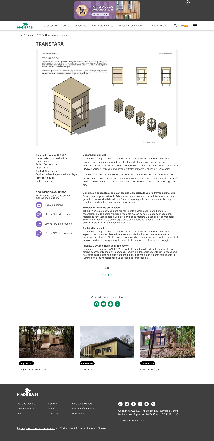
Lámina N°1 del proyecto (57, 214)
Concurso (31, 35)
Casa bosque (149, 369)
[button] (175, 25)
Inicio (20, 35)
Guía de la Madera (158, 25)
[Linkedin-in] (120, 404)
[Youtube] (146, 404)
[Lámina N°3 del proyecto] (39, 233)
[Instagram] (140, 404)
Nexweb (102, 428)
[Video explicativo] (39, 205)
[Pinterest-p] (153, 404)
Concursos (80, 25)
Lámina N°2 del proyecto (58, 223)
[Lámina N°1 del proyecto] (39, 214)
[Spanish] (186, 25)
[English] (182, 25)
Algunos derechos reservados (38, 428)
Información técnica (102, 25)
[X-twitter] (127, 404)
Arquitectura (26, 363)
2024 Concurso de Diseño (53, 35)
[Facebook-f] (133, 404)
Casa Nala (87, 369)
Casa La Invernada (32, 369)
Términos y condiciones (131, 419)
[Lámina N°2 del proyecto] (39, 224)
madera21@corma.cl (135, 414)
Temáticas (47, 25)
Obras (66, 25)
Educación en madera (131, 25)
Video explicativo (53, 204)
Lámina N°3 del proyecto (58, 233)
